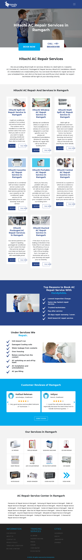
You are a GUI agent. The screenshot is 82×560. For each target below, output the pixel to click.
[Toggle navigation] (74, 4)
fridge (32, 542)
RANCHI (56, 536)
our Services (11, 533)
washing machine (36, 539)
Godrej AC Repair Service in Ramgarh (47, 515)
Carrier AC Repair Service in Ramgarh (54, 508)
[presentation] (7, 402)
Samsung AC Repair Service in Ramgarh (51, 503)
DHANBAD (57, 543)
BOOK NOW (29, 46)
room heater (35, 551)
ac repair (33, 536)
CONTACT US (11, 539)
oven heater (35, 548)
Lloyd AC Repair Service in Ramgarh (29, 513)
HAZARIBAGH (58, 533)
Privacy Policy (12, 543)
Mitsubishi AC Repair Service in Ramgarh (57, 513)
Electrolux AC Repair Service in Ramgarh (41, 506)
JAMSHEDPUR (58, 539)
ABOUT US (9, 536)
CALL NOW (23, 146)
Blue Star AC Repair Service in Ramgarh (40, 511)
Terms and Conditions (14, 546)
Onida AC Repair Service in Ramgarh (20, 515)
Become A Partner (13, 549)
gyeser (33, 545)
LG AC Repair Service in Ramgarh (28, 508)
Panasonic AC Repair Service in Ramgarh (22, 503)
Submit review (41, 419)
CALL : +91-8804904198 (53, 45)
